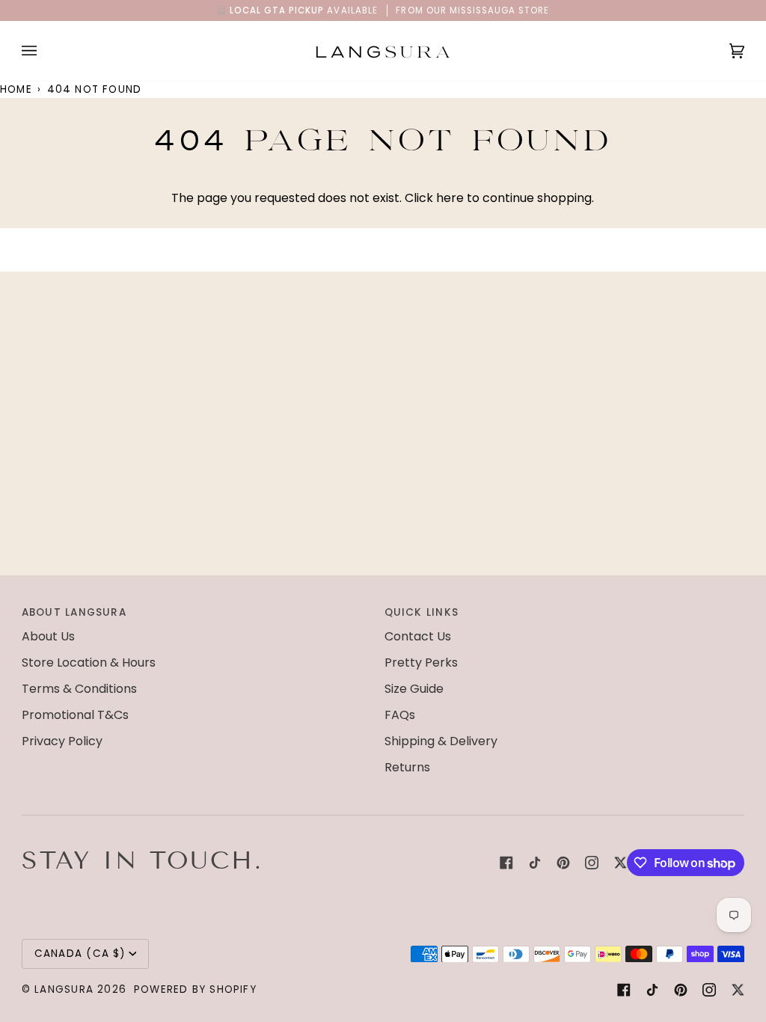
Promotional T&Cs (75, 714)
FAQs (399, 714)
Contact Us (417, 636)
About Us (48, 636)
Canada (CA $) (80, 953)
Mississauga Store (500, 10)
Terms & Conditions (79, 688)
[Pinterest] (563, 862)
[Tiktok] (535, 862)
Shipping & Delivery (440, 741)
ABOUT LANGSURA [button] (74, 612)
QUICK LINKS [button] (421, 612)
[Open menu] (44, 51)
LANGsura (64, 989)
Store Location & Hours (89, 662)
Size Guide (414, 688)
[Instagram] (591, 862)
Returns (407, 767)
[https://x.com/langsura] (620, 862)
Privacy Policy (62, 741)
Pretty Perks (421, 662)
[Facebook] (506, 862)
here (450, 197)
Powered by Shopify (195, 989)
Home (16, 89)
